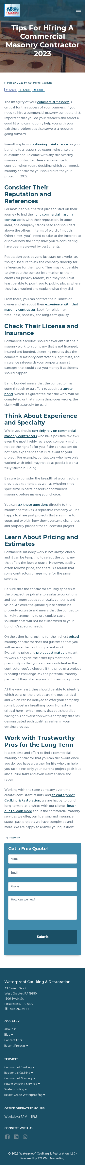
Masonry (14, 837)
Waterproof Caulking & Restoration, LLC (47, 1153)
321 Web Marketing (51, 1158)
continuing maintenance (49, 144)
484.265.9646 (19, 1009)
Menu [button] (73, 10)
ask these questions (32, 505)
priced (74, 637)
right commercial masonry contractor (39, 217)
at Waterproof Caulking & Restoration (39, 797)
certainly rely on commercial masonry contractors (40, 433)
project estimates (50, 653)
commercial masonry (53, 102)
